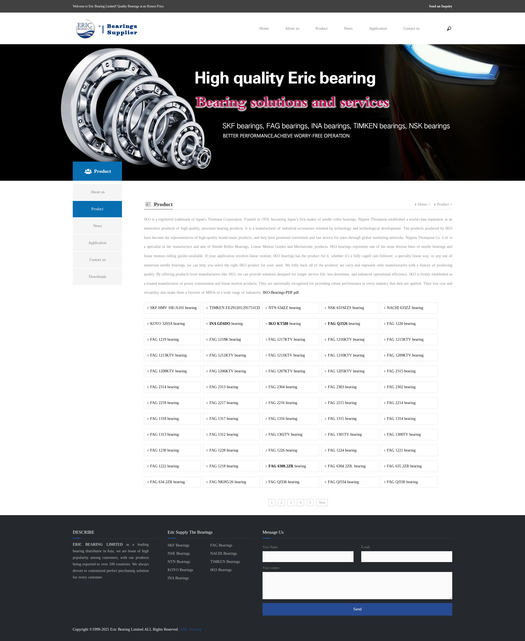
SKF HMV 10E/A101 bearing (173, 308)
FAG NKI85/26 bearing (227, 482)
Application (378, 28)
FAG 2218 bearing (164, 403)
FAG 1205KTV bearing (346, 371)
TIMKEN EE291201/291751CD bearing (240, 308)
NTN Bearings (179, 562)
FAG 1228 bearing (223, 450)
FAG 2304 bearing (283, 387)
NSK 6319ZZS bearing (346, 308)
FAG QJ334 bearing (343, 482)
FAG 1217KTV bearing (287, 339)
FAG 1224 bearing (342, 450)
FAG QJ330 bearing (402, 482)
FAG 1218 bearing (223, 466)
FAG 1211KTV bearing (287, 355)
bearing (226, 324)
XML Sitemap (191, 629)
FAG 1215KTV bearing (405, 339)
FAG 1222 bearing (164, 466)
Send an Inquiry (440, 6)
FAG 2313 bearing (223, 387)
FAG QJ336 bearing (284, 482)
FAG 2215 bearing (342, 403)
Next (322, 503)
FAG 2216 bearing (283, 403)
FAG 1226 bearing (283, 450)
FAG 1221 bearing (401, 450)
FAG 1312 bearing (223, 434)
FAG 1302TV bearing (285, 434)
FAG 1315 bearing (342, 419)
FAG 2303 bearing (342, 387)
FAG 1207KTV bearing (287, 371)
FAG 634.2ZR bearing (167, 482)
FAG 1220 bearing (401, 324)
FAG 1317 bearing (223, 419)
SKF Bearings (178, 545)
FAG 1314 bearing (401, 419)
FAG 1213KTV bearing (168, 355)
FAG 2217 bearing (223, 403)
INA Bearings (178, 578)
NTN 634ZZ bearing (285, 308)
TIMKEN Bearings (225, 562)
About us (292, 28)
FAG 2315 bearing (401, 371)
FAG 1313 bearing (164, 434)
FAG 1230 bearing (164, 450)
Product (322, 28)
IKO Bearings (221, 570)
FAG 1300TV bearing (404, 434)
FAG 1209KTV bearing (405, 355)
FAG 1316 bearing (283, 419)
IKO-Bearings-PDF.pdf (281, 292)
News (348, 28)
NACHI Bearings (223, 553)
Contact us (411, 28)
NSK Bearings (179, 553)
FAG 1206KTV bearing (227, 371)
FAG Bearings (221, 545)
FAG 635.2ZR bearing (404, 466)
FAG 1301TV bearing (345, 434)
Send (357, 609)
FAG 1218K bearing (225, 339)
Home (264, 28)
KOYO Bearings (180, 570)
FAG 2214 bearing (401, 403)
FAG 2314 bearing (164, 387)
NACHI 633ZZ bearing (405, 308)
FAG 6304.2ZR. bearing (347, 466)
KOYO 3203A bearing (167, 324)
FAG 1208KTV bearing (168, 371)
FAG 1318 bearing (164, 419)
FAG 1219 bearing (164, 339)
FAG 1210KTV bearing (346, 355)
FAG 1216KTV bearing (346, 339)
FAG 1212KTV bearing (227, 355)
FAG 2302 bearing (401, 387)
